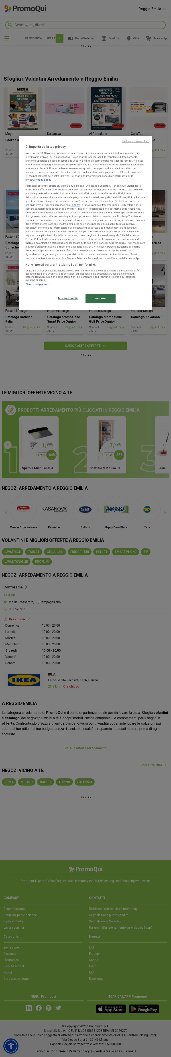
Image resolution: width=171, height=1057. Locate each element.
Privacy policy (42, 179)
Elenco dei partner (37, 284)
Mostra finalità (68, 298)
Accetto (100, 298)
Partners (75, 204)
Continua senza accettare (135, 141)
